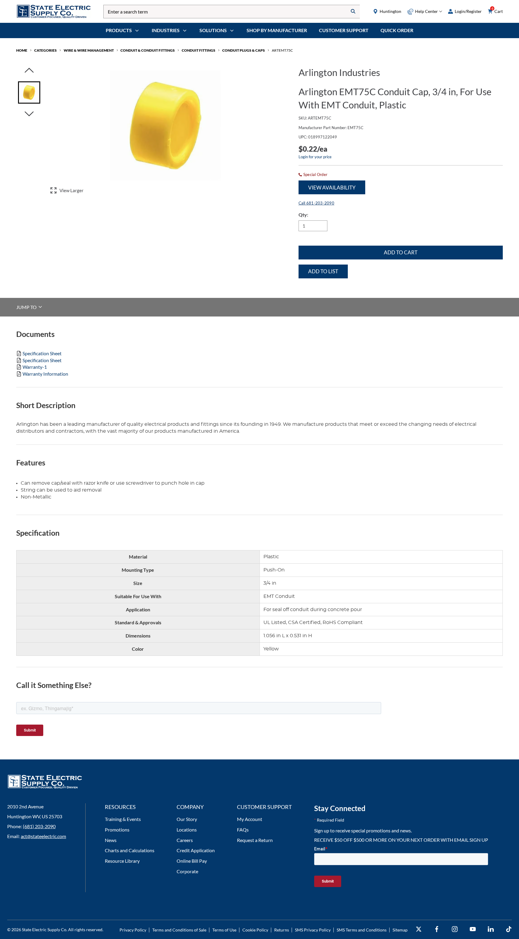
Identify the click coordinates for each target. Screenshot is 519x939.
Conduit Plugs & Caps (243, 50)
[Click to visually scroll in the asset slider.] (29, 71)
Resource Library (122, 861)
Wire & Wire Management (89, 50)
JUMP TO (27, 307)
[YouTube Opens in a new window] (473, 929)
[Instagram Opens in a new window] (455, 929)
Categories (45, 50)
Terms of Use (224, 929)
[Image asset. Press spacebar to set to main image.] (29, 92)
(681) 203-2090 (39, 826)
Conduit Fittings (198, 50)
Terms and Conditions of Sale (179, 929)
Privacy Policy (133, 929)
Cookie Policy (255, 929)
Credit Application (196, 850)
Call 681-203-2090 (316, 203)
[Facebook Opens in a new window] (437, 929)
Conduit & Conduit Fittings (147, 50)
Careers (185, 840)
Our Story (187, 819)
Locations (187, 829)
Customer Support (344, 30)
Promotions (117, 829)
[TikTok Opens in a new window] (509, 929)
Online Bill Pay (192, 861)
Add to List (323, 271)
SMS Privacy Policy (313, 929)
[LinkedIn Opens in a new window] (491, 929)
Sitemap (400, 929)
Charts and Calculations (129, 850)
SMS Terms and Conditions (362, 929)
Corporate (187, 871)
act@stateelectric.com (43, 836)
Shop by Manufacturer (277, 30)
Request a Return (255, 840)
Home (21, 50)
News (111, 840)
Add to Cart (400, 252)
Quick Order (397, 30)
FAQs (243, 829)
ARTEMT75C (282, 50)
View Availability (332, 187)
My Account (249, 819)
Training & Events (123, 819)
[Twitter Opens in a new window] (419, 929)
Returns (281, 929)
